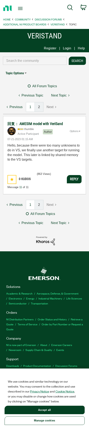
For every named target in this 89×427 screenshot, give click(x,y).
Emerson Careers (61, 345)
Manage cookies (44, 420)
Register (50, 48)
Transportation (39, 303)
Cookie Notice (64, 391)
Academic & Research (19, 293)
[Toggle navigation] (21, 8)
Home (7, 19)
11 (20, 187)
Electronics (15, 298)
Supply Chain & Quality (38, 350)
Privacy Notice (39, 391)
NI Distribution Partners (20, 319)
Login (67, 48)
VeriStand (58, 24)
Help (81, 48)
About (43, 345)
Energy (30, 298)
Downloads (12, 366)
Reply (74, 179)
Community (23, 19)
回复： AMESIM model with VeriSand (35, 124)
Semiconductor (18, 303)
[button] (12, 179)
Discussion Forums (48, 19)
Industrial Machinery (50, 298)
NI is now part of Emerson (21, 345)
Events (60, 350)
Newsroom (15, 350)
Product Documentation (37, 366)
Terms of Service (27, 324)
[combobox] (35, 61)
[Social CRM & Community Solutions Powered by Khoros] (45, 240)
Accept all (44, 409)
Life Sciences (74, 298)
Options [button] (74, 131)
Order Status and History (52, 319)
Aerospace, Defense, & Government (57, 293)
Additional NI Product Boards (24, 24)
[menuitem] (70, 8)
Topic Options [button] (15, 73)
